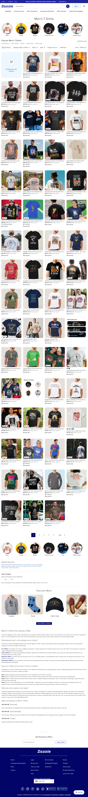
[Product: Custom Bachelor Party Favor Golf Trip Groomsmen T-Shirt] (77, 357)
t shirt (32, 564)
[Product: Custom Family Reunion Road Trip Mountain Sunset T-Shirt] (55, 357)
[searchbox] (42, 6)
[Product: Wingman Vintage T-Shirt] (55, 328)
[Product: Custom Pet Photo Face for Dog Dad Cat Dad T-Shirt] (11, 120)
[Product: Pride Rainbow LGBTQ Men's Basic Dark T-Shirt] (77, 62)
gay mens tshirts (6, 566)
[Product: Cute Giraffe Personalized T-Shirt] (77, 149)
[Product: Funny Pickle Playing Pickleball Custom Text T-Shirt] (33, 210)
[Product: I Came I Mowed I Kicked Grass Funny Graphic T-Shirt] (33, 357)
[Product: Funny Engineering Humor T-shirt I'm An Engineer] (11, 270)
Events (10, 1)
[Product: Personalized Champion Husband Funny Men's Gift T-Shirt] (11, 510)
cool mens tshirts (26, 564)
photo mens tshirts (7, 564)
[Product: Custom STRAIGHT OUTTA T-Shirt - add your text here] (33, 91)
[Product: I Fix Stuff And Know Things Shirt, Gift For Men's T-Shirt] (11, 328)
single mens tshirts (14, 567)
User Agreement (47, 794)
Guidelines (61, 794)
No (12, 579)
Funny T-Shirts (5, 652)
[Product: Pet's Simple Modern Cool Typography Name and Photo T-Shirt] (55, 91)
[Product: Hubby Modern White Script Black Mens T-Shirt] (11, 449)
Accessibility (68, 794)
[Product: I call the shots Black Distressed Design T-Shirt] (77, 120)
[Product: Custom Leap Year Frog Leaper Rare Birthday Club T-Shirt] (77, 480)
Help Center (44, 582)
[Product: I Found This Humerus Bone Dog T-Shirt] (11, 299)
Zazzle (3, 1)
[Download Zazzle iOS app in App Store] (51, 788)
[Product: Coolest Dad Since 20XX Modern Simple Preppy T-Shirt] (77, 91)
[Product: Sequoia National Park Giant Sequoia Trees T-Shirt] (11, 357)
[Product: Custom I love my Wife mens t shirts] (77, 418)
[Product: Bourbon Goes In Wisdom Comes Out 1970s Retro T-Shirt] (33, 62)
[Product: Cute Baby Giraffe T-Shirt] (33, 328)
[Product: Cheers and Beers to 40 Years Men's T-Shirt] (55, 418)
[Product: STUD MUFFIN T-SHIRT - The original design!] (77, 240)
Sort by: (77, 47)
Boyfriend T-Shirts (6, 656)
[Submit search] (68, 6)
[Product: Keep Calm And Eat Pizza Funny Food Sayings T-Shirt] (55, 210)
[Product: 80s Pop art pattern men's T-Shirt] (55, 62)
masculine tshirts (16, 564)
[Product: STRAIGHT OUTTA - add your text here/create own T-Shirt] (33, 480)
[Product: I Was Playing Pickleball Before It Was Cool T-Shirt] (77, 180)
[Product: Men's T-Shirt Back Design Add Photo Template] (55, 449)
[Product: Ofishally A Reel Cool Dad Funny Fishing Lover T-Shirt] (33, 240)
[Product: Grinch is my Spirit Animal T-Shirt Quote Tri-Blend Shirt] (11, 210)
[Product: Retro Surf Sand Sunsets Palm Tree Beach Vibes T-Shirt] (55, 180)
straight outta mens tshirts (30, 566)
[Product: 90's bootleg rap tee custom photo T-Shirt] (33, 149)
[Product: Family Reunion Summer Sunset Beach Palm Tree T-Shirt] (11, 388)
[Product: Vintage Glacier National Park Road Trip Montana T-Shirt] (77, 270)
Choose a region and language (42, 778)
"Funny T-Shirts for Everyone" (72, 693)
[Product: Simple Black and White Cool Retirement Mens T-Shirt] (55, 388)
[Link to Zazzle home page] (7, 6)
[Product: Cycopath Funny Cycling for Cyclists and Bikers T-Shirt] (33, 270)
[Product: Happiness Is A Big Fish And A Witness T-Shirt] (33, 418)
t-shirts (63, 636)
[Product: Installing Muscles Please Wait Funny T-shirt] (55, 299)
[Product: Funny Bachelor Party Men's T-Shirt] (11, 418)
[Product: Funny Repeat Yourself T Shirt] (33, 299)
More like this (27, 77)
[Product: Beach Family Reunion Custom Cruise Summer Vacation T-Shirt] (77, 299)
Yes (6, 579)
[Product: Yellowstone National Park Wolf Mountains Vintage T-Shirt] (55, 149)
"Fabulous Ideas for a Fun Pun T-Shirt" (51, 693)
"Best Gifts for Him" (22, 697)
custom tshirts (38, 564)
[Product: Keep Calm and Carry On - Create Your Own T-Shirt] (33, 510)
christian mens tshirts (16, 566)
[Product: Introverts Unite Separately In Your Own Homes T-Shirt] (11, 149)
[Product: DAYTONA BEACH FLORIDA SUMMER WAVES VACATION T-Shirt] (11, 240)
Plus (15, 1)
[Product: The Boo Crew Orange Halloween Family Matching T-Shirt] (55, 270)
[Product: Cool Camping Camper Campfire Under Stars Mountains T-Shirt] (77, 449)
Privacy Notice (55, 794)
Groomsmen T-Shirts (7, 660)
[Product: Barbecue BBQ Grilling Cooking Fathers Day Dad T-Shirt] (55, 510)
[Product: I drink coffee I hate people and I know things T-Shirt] (55, 240)
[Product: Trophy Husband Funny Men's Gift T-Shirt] (11, 180)
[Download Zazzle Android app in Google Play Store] (62, 788)
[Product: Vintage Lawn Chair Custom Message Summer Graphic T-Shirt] (77, 210)
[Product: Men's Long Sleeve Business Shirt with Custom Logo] (55, 480)
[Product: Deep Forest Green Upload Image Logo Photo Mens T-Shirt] (11, 480)
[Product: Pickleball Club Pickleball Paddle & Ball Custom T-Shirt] (33, 449)
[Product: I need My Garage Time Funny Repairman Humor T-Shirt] (11, 91)
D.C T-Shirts (5, 649)
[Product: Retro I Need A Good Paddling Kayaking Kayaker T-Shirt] (33, 180)
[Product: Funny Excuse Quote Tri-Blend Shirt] (55, 120)
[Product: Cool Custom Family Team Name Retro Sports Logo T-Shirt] (33, 120)
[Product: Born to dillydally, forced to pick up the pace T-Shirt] (77, 388)
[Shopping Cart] (84, 6)
